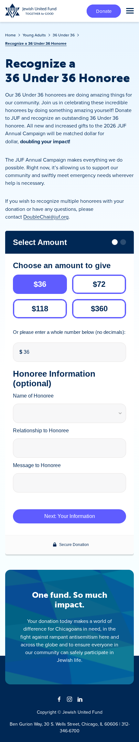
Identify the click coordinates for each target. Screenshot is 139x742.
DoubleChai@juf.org (46, 216)
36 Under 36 (64, 35)
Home (10, 35)
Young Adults (34, 35)
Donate (104, 11)
